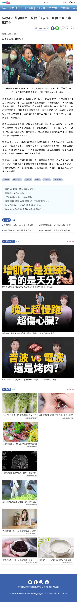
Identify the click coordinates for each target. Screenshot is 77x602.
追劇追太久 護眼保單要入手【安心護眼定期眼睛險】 (24, 209)
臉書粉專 (15, 124)
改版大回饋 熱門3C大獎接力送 (16, 193)
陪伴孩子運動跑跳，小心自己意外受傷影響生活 (23, 205)
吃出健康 (40, 8)
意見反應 (55, 587)
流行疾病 (53, 8)
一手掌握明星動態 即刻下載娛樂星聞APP (19, 197)
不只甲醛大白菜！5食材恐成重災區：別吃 (21, 225)
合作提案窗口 (47, 587)
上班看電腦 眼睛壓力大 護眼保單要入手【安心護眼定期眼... (27, 201)
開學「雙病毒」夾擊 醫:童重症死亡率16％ (21, 230)
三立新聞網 (22, 587)
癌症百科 (65, 8)
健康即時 (14, 8)
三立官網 (29, 587)
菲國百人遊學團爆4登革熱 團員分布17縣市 (20, 189)
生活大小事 (27, 8)
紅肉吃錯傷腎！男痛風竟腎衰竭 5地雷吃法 (58, 230)
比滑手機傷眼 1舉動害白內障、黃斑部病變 (58, 225)
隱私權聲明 (37, 587)
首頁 (4, 8)
